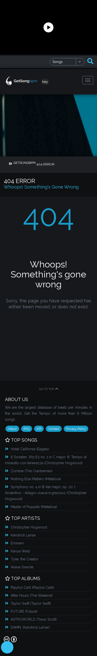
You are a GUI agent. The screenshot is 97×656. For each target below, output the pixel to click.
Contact (53, 429)
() (30, 449)
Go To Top (46, 389)
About (12, 429)
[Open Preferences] (7, 647)
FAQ (27, 429)
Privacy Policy (76, 429)
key (45, 82)
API (39, 429)
